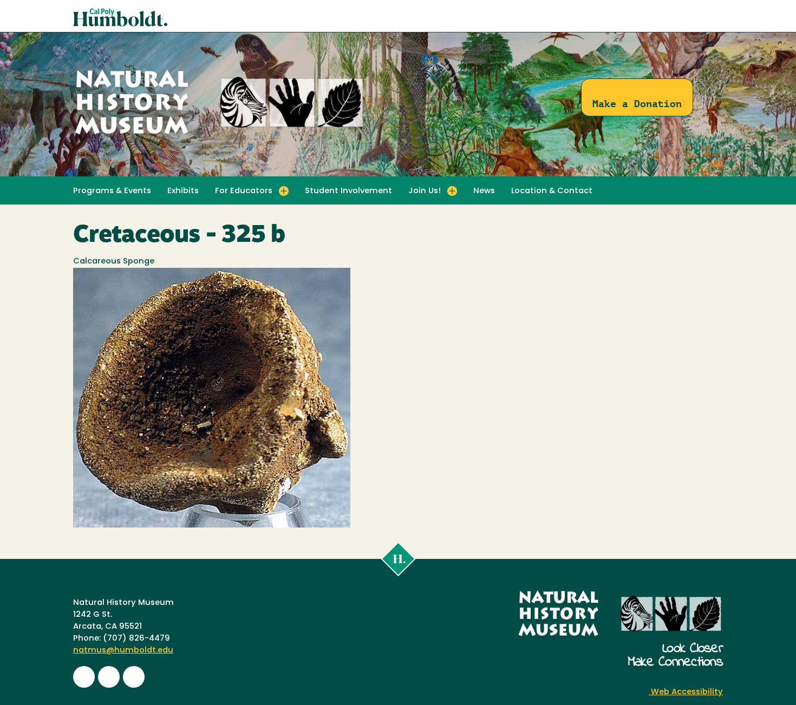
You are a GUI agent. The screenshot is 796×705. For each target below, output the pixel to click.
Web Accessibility (686, 692)
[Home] (219, 135)
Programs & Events (112, 191)
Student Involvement (348, 191)
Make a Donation (637, 103)
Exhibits (183, 191)
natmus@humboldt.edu (123, 651)
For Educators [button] (243, 191)
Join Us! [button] (424, 191)
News (484, 191)
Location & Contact (551, 191)
